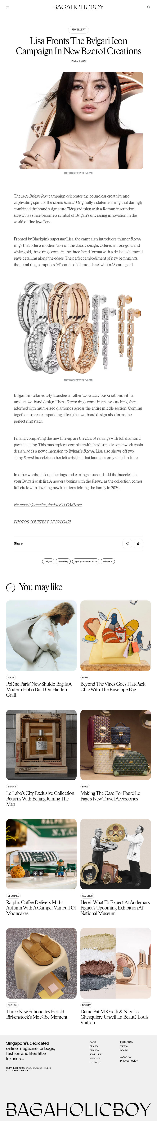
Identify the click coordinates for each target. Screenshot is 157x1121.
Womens (107, 561)
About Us (126, 1057)
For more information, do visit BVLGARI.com (48, 505)
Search (124, 1050)
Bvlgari (48, 561)
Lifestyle (13, 896)
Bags (11, 677)
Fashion (12, 1005)
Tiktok (124, 1046)
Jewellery (78, 29)
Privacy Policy (129, 1061)
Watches (87, 896)
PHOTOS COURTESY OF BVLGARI (42, 522)
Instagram (126, 1042)
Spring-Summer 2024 (86, 561)
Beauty (12, 787)
